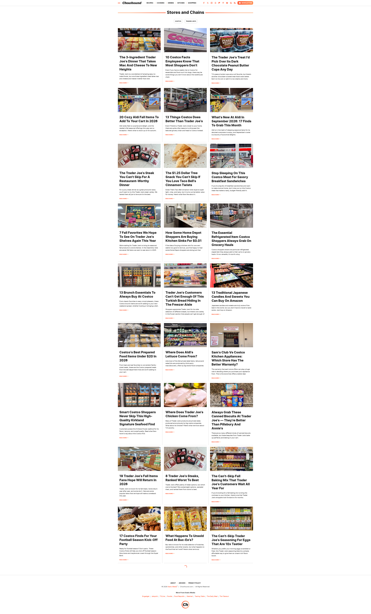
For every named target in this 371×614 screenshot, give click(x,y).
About (173, 583)
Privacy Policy (194, 583)
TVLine (162, 596)
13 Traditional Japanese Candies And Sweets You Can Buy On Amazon (231, 297)
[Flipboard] (219, 3)
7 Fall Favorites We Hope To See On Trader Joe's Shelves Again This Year (138, 237)
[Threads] (215, 3)
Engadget (145, 596)
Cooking (160, 3)
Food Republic (179, 596)
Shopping (192, 3)
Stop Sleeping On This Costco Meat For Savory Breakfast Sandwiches (230, 177)
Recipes (150, 3)
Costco (178, 21)
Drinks (171, 3)
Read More (123, 83)
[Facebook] (204, 3)
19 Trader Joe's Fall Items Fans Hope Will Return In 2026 (138, 480)
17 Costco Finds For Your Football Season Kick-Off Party (138, 540)
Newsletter (247, 3)
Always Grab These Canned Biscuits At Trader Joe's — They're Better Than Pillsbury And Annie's (231, 420)
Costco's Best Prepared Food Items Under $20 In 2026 (137, 356)
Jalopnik (154, 596)
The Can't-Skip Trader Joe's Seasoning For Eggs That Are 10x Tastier (231, 540)
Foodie (169, 596)
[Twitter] (208, 3)
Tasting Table (200, 596)
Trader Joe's (191, 21)
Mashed (190, 596)
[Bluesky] (227, 3)
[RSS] (235, 3)
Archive (182, 583)
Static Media (172, 587)
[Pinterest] (223, 3)
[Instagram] (211, 3)
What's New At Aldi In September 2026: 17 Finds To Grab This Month (231, 121)
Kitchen (180, 3)
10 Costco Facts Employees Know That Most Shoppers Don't (182, 61)
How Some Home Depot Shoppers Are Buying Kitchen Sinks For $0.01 (184, 237)
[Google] (231, 3)
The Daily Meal (212, 596)
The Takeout (224, 596)
